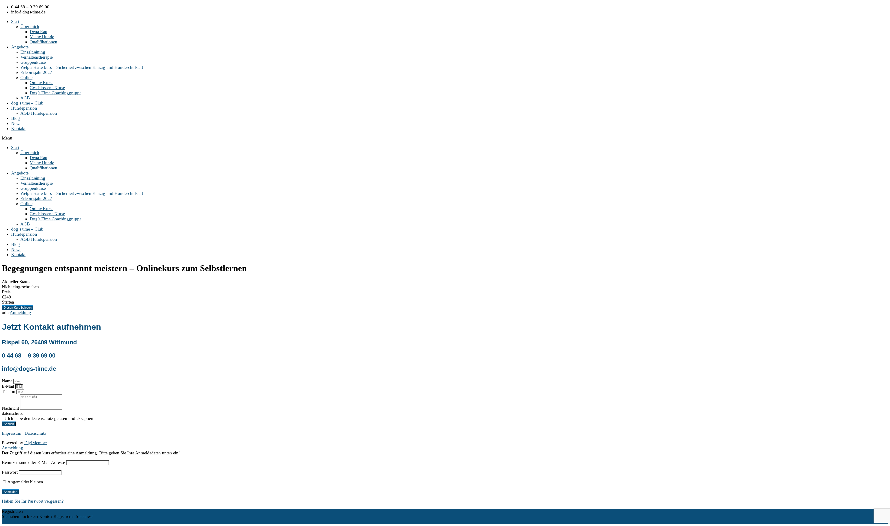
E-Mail (8, 386)
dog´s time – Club (27, 103)
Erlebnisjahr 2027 (36, 72)
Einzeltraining (32, 52)
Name (7, 380)
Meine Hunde (42, 36)
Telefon (9, 391)
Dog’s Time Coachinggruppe (55, 92)
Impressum (11, 433)
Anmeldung (20, 312)
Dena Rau (38, 31)
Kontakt (18, 128)
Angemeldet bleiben (24, 481)
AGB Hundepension (38, 113)
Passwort (10, 472)
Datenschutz (35, 433)
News (16, 123)
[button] (445, 138)
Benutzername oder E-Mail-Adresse (33, 462)
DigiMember (35, 442)
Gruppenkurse (33, 62)
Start (15, 21)
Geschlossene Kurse (47, 87)
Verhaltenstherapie (36, 57)
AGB (25, 97)
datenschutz (12, 413)
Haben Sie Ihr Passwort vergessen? (33, 501)
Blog (15, 118)
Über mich (29, 26)
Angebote (20, 46)
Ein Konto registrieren (21, 521)
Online (26, 77)
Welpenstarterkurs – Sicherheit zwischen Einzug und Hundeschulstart (81, 67)
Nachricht (11, 408)
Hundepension (24, 108)
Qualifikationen (43, 41)
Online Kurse (41, 82)
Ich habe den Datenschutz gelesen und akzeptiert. (51, 418)
